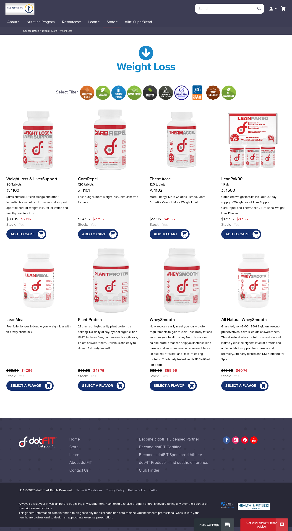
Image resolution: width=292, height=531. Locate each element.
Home (74, 439)
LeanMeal (15, 319)
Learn (74, 454)
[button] (273, 8)
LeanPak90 (231, 184)
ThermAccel (161, 184)
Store (54, 30)
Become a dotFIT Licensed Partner (169, 439)
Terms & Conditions (89, 490)
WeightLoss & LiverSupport (31, 184)
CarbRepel (88, 184)
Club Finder (149, 470)
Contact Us (79, 470)
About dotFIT (80, 462)
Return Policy (137, 490)
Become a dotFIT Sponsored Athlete (170, 454)
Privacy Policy (115, 490)
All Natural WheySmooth (244, 319)
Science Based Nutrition (36, 30)
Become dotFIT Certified (160, 447)
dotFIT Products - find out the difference (173, 462)
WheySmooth (162, 319)
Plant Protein (90, 319)
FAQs (153, 490)
